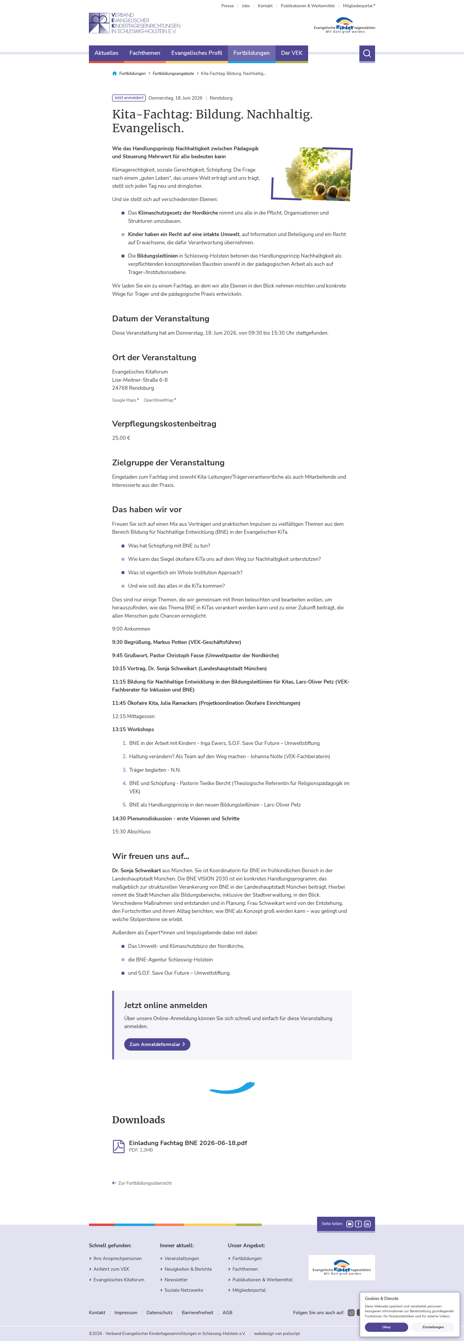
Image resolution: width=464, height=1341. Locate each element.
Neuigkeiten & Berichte (188, 1269)
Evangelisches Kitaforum (119, 1280)
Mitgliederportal (249, 1290)
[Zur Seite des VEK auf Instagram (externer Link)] (351, 1312)
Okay (386, 1327)
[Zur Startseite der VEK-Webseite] (134, 23)
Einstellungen (433, 1327)
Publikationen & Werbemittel (262, 1280)
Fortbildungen (247, 1258)
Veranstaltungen (182, 1258)
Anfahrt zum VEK (111, 1269)
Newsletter (176, 1280)
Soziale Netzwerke (184, 1290)
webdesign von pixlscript (277, 1333)
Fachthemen (245, 1269)
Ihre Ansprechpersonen (118, 1258)
